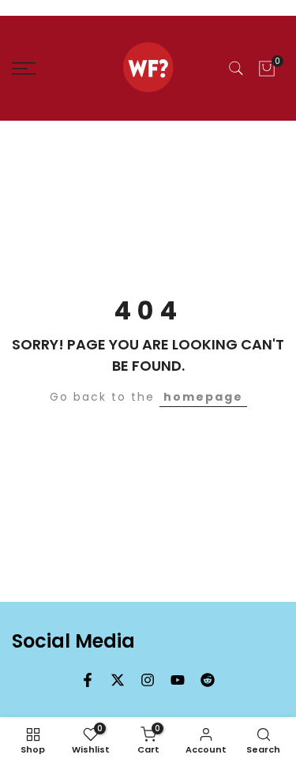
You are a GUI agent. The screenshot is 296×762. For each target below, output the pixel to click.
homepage (203, 397)
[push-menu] (24, 68)
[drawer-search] (236, 68)
